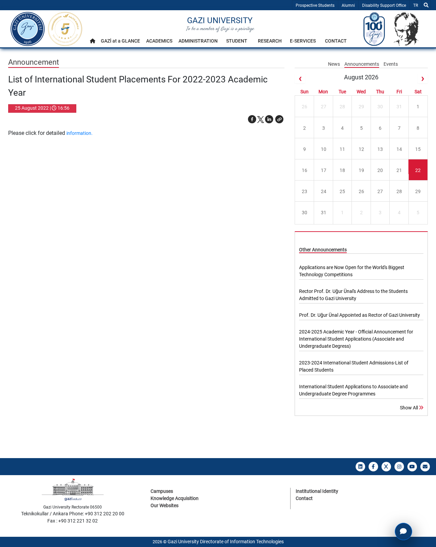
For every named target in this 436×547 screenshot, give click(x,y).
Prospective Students (315, 5)
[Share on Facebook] (252, 119)
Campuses (162, 491)
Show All (409, 407)
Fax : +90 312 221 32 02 (72, 520)
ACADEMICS (159, 41)
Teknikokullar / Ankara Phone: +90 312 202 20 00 (72, 513)
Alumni (348, 5)
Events (391, 64)
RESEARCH (270, 41)
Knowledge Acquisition (175, 498)
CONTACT (336, 41)
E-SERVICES (303, 41)
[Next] (423, 78)
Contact (304, 498)
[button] (279, 119)
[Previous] (300, 78)
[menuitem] (92, 42)
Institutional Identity (317, 491)
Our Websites (164, 505)
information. (79, 133)
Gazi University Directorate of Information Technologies (226, 541)
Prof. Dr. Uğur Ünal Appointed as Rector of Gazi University (359, 315)
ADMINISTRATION (198, 41)
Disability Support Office (384, 5)
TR (417, 5)
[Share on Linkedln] (269, 119)
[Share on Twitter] (260, 119)
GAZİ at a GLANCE (120, 41)
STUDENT (236, 41)
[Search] (426, 5)
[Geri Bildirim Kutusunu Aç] (403, 531)
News (334, 64)
